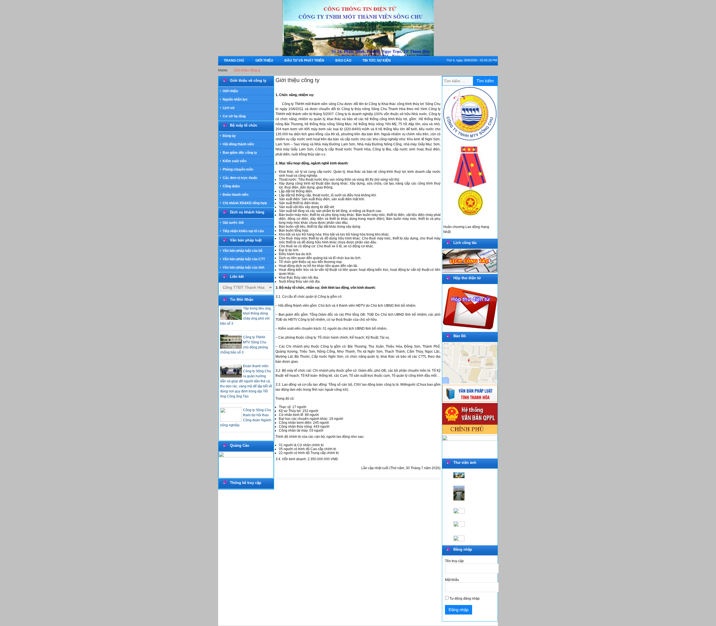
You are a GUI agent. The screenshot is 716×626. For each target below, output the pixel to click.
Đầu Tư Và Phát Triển (304, 60)
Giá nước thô (233, 223)
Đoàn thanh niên (235, 195)
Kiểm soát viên (234, 161)
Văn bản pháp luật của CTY (244, 259)
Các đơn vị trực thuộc (240, 178)
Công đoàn (231, 186)
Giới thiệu (264, 60)
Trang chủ (234, 60)
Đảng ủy (229, 136)
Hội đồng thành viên (238, 144)
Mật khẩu (452, 580)
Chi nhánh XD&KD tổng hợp (245, 203)
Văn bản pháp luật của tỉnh (243, 267)
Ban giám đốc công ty (240, 153)
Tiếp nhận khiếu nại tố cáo (243, 231)
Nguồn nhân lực (235, 99)
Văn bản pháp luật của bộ (242, 251)
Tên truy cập (454, 561)
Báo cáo (343, 60)
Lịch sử (229, 108)
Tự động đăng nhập (464, 599)
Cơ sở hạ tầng (234, 116)
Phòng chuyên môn (238, 169)
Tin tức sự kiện (376, 60)
